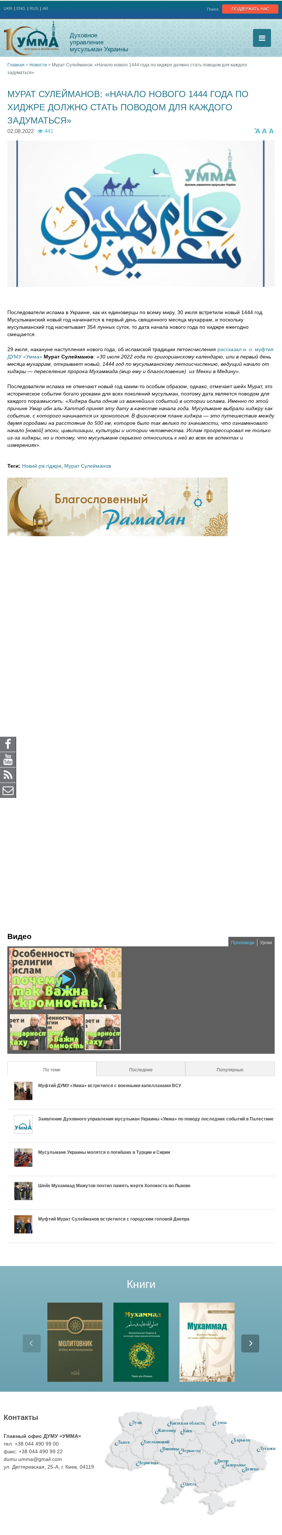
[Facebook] (8, 744)
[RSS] (8, 775)
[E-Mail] (8, 790)
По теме (63, 1069)
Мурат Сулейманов (87, 466)
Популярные (230, 1069)
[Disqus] (141, 637)
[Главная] (31, 38)
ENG (21, 8)
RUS (34, 8)
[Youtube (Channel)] (8, 759)
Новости (38, 64)
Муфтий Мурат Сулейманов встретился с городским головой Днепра (113, 1219)
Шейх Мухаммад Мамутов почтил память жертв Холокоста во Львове (114, 1185)
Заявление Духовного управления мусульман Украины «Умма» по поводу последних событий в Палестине (156, 1119)
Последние (141, 1069)
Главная (16, 64)
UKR (8, 8)
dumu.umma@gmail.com (33, 1459)
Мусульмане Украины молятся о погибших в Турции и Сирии (104, 1152)
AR (45, 8)
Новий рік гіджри (41, 466)
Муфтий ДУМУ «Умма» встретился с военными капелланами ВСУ (109, 1085)
